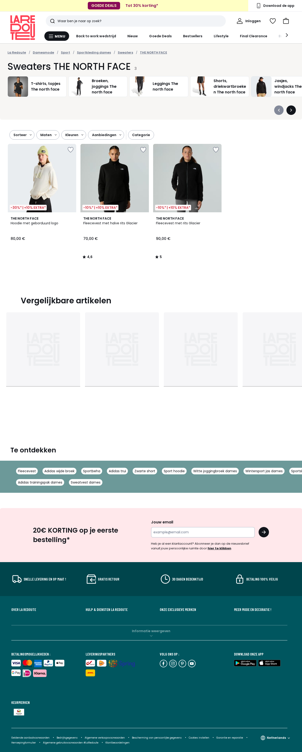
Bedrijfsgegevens (67, 737)
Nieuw (132, 36)
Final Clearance (253, 36)
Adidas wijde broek (59, 471)
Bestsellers (192, 36)
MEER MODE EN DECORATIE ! (252, 609)
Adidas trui (117, 471)
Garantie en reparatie (230, 737)
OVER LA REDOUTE (23, 609)
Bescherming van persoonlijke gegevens (157, 737)
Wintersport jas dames (264, 471)
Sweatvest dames (86, 482)
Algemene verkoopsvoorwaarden (105, 737)
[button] (286, 21)
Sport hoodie (174, 471)
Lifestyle (221, 36)
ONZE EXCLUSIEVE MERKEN (178, 609)
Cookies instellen (199, 737)
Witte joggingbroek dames (215, 471)
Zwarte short (144, 471)
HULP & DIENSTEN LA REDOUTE (107, 609)
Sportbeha (91, 471)
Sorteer (20, 135)
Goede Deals (160, 36)
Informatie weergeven (151, 631)
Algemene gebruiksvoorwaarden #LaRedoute (70, 742)
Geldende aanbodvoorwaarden (30, 737)
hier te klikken (219, 548)
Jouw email (162, 522)
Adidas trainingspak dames (40, 482)
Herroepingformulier (24, 742)
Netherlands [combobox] (276, 738)
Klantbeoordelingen (117, 742)
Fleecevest (27, 471)
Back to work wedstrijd (96, 36)
